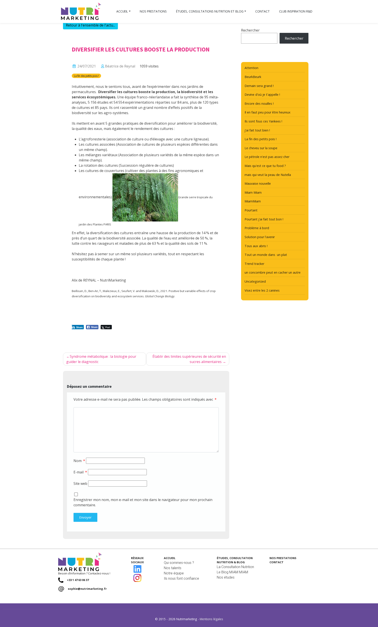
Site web (80, 483)
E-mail (80, 472)
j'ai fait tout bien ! (257, 130)
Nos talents (172, 568)
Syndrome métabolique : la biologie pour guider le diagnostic (101, 359)
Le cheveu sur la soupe (261, 148)
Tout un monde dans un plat (266, 255)
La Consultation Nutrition (235, 567)
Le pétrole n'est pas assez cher (267, 157)
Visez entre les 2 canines (262, 290)
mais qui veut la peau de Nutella (268, 175)
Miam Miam (253, 192)
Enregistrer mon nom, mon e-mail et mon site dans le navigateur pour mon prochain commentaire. (143, 502)
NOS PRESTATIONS (283, 558)
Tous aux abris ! (256, 246)
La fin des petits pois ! (86, 76)
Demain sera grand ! (259, 86)
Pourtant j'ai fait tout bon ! (264, 219)
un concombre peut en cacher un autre (273, 272)
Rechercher (250, 30)
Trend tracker (254, 264)
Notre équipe (174, 573)
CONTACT (277, 562)
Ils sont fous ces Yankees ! (263, 121)
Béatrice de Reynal (120, 66)
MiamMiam (253, 201)
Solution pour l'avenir (260, 237)
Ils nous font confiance (181, 578)
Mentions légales (211, 619)
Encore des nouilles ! (259, 103)
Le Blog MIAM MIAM (232, 572)
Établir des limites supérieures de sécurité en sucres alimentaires (189, 359)
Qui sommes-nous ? (179, 563)
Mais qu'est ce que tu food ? (265, 166)
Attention (251, 68)
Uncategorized (255, 281)
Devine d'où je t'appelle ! (262, 94)
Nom (79, 460)
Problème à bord (257, 228)
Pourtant (251, 210)
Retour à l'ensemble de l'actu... (90, 25)
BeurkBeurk (253, 77)
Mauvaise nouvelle (258, 183)
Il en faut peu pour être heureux (267, 112)
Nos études (225, 577)
